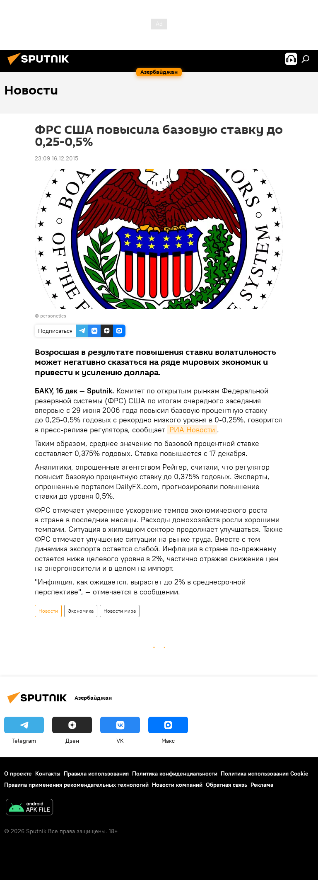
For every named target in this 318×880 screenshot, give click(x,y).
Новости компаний (177, 784)
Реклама (262, 784)
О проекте (18, 773)
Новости (48, 611)
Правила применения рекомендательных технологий (76, 784)
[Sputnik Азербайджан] (40, 66)
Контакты (47, 773)
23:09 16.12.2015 (56, 158)
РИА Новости (192, 429)
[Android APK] (29, 808)
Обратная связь (226, 784)
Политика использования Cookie (264, 773)
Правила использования (96, 773)
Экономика (81, 611)
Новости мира (120, 611)
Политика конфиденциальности (174, 773)
